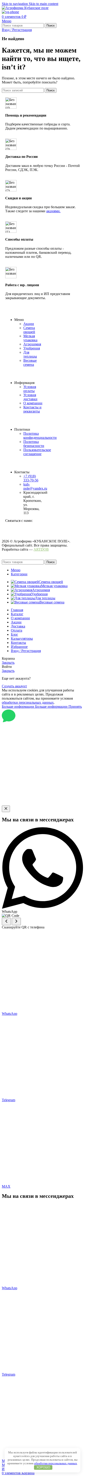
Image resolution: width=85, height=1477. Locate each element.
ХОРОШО (43, 1467)
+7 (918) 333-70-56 (30, 478)
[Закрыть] (6, 809)
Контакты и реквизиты (32, 409)
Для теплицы (30, 354)
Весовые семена (30, 362)
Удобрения (31, 348)
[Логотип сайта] (25, 8)
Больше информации (35, 706)
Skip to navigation (15, 4)
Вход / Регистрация (26, 651)
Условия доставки (30, 397)
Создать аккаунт (14, 686)
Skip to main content (43, 4)
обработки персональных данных (28, 702)
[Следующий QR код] (16, 921)
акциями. (53, 211)
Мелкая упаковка (30, 338)
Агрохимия (32, 344)
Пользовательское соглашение (37, 452)
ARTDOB (41, 549)
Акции (28, 324)
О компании (32, 403)
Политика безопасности (33, 444)
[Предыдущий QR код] (6, 921)
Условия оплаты (29, 389)
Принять (75, 706)
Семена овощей (29, 330)
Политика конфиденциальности (40, 435)
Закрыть (8, 662)
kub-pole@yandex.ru (35, 486)
